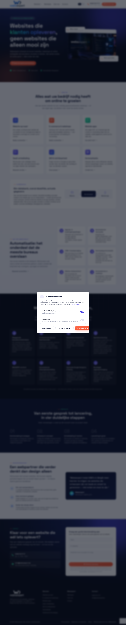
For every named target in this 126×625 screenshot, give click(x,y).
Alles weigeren (47, 328)
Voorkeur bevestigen (64, 328)
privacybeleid (76, 304)
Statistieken (46, 319)
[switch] (82, 320)
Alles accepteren (82, 328)
